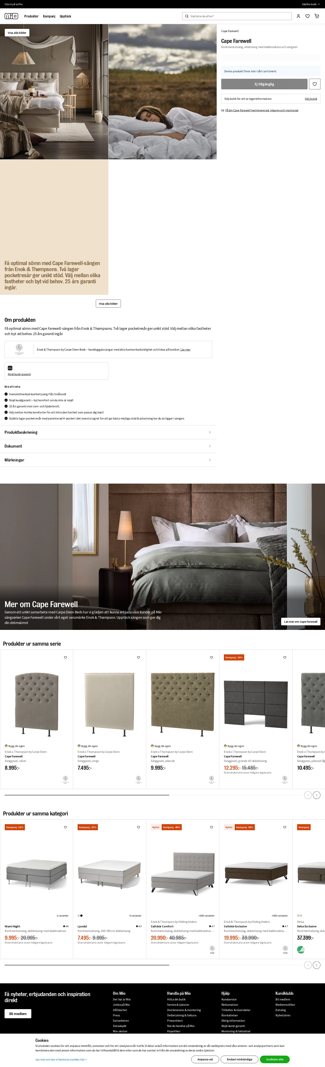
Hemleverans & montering (184, 1010)
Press (116, 1015)
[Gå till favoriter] (307, 16)
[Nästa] (316, 795)
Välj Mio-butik (309, 4)
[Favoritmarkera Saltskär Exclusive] (285, 827)
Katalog (280, 1010)
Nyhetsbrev (282, 1015)
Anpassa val (205, 1059)
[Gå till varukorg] (316, 16)
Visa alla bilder (17, 33)
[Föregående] (308, 795)
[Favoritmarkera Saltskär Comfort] (212, 827)
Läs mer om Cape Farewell (300, 621)
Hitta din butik (176, 999)
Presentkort (175, 1020)
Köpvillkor (173, 1031)
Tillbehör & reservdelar (235, 1010)
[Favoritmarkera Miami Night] (65, 827)
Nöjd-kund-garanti (233, 1026)
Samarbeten (121, 1020)
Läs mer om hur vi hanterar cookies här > (61, 1059)
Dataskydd (119, 1026)
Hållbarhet (120, 1010)
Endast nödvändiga (239, 1059)
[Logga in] (298, 16)
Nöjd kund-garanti (19, 374)
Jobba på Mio (121, 1004)
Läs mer (185, 349)
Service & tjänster (178, 1004)
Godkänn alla (274, 1059)
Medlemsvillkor (285, 1004)
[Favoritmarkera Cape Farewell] (314, 84)
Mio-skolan (120, 1031)
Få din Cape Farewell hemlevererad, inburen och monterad (261, 110)
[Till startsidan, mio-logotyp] (11, 16)
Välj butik (311, 99)
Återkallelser (229, 1015)
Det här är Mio (122, 999)
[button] (54, 91)
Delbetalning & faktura (181, 1015)
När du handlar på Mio (180, 1026)
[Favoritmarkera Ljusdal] (138, 827)
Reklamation (229, 1004)
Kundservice (229, 999)
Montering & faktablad (235, 1031)
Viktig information (233, 1020)
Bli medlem (18, 1013)
